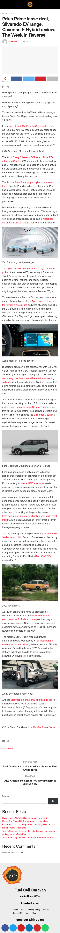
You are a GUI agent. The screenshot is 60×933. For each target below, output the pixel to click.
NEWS (12, 13)
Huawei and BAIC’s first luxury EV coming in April (24, 817)
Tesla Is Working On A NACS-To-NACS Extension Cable (28, 837)
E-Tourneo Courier (43, 414)
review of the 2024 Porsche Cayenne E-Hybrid (30, 126)
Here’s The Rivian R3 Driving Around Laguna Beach (26, 821)
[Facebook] (5, 928)
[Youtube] (21, 928)
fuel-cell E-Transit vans (32, 483)
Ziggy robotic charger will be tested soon (31, 699)
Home (4, 13)
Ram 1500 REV (43, 556)
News (27, 913)
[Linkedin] (29, 928)
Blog (34, 913)
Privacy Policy (34, 909)
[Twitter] (13, 928)
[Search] (53, 801)
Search (5, 796)
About (23, 909)
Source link (8, 748)
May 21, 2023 (27, 41)
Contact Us (18, 913)
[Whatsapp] (45, 928)
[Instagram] (37, 928)
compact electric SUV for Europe (31, 407)
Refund (45, 909)
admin (14, 41)
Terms (15, 909)
